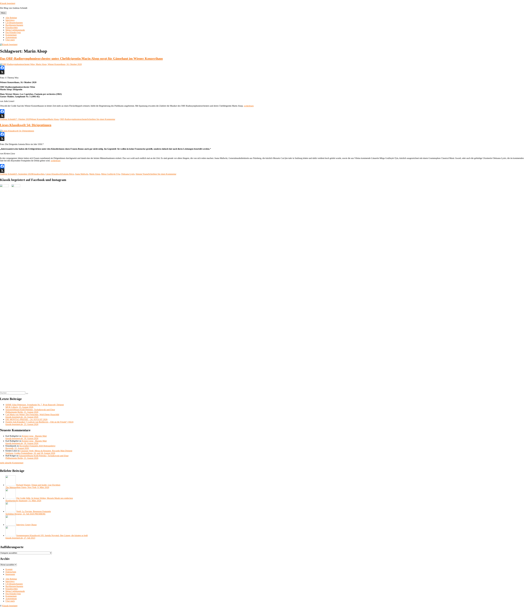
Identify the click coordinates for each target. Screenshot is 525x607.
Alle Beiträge (11, 18)
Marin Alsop (53, 119)
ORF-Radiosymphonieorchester (73, 119)
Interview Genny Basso (26, 525)
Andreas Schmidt (7, 119)
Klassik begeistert (7, 3)
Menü (3, 13)
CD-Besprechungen (14, 22)
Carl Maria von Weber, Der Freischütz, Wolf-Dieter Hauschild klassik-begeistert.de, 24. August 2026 (32, 415)
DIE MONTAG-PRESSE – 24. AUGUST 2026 (26, 419)
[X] (262, 72)
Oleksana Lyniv (128, 174)
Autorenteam (11, 37)
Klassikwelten (11, 27)
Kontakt (8, 569)
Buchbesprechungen (14, 25)
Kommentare (11, 35)
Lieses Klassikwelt (54, 174)
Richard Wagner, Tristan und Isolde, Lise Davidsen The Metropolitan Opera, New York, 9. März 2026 (32, 486)
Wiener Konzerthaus (39, 119)
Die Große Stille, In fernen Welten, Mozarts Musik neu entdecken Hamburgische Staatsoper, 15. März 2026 (39, 499)
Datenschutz (10, 572)
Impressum (10, 574)
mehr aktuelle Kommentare (11, 463)
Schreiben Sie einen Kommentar (101, 119)
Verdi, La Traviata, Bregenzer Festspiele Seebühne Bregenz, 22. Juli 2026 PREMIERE (28, 512)
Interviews (9, 20)
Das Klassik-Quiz (13, 32)
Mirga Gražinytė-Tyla (110, 174)
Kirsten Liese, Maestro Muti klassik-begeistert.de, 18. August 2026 (26, 437)
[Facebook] (262, 68)
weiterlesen (249, 106)
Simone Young (142, 174)
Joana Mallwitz (81, 174)
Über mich (10, 40)
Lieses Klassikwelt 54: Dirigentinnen (25, 125)
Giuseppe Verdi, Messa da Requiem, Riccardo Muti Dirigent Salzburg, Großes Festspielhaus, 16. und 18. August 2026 (38, 452)
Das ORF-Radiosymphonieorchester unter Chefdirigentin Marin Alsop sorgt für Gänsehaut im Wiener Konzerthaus (81, 58)
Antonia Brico (68, 174)
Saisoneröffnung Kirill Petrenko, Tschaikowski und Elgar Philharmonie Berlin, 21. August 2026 (30, 410)
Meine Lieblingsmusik (15, 30)
